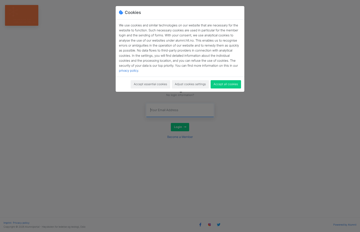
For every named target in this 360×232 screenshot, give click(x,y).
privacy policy (128, 70)
